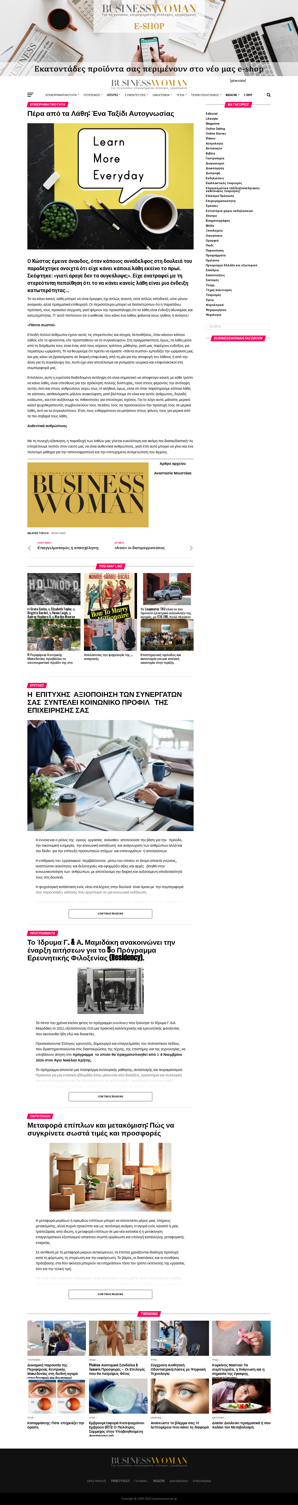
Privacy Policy (120, 1481)
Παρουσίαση (215, 250)
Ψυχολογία (213, 315)
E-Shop (248, 95)
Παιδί (209, 245)
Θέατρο (211, 216)
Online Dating (215, 129)
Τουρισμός (91, 95)
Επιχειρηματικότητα (61, 95)
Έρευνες (212, 206)
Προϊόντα (212, 260)
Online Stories (216, 133)
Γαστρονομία (215, 158)
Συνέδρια (212, 270)
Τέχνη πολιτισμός (205, 95)
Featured (59, 533)
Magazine (231, 95)
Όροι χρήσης (96, 1481)
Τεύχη (210, 285)
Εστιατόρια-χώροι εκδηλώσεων (229, 211)
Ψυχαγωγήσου (216, 310)
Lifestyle (112, 95)
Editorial (212, 114)
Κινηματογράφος (218, 220)
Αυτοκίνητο (214, 148)
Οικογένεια (161, 95)
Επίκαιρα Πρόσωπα (220, 196)
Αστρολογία (214, 143)
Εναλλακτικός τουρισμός (224, 183)
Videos (210, 138)
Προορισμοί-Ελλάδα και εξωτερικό (231, 265)
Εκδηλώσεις (215, 178)
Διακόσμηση (215, 168)
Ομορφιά (212, 240)
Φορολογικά (215, 305)
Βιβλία (210, 153)
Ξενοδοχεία (214, 230)
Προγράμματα (216, 255)
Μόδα (210, 226)
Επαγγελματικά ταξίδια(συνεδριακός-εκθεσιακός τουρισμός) (233, 190)
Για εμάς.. (141, 1481)
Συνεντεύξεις (135, 95)
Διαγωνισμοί (215, 163)
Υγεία (180, 95)
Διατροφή (213, 173)
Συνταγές (212, 280)
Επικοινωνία (202, 1481)
